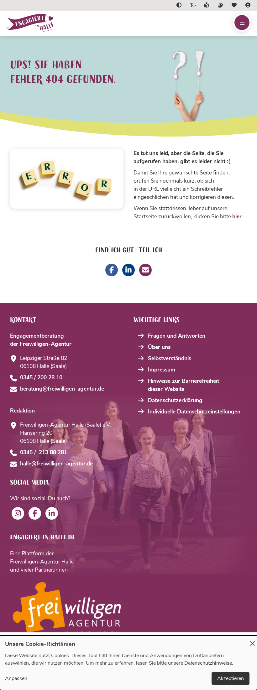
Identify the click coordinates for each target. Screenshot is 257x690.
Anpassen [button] (16, 678)
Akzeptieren (230, 678)
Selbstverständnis (169, 358)
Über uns (159, 347)
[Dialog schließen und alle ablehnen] (252, 639)
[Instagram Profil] (18, 513)
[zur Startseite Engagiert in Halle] (75, 22)
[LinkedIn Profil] (51, 513)
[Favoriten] (234, 5)
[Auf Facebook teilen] (111, 270)
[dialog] (128, 663)
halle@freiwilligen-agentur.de (56, 463)
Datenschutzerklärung (175, 400)
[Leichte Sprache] (206, 5)
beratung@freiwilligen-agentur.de (62, 388)
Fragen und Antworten (176, 336)
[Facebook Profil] (35, 513)
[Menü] (242, 22)
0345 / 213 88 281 (43, 452)
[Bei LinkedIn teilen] (128, 270)
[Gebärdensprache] (220, 5)
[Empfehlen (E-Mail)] (145, 270)
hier (237, 216)
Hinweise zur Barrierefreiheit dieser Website (183, 385)
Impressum (161, 369)
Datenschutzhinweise (208, 663)
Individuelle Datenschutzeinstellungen (194, 411)
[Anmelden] (248, 5)
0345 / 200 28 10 (41, 377)
